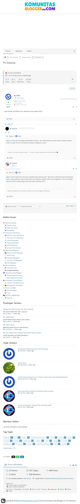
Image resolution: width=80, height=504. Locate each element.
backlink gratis (7, 444)
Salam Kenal (22, 363)
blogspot (30, 444)
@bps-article (10, 140)
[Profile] (7, 107)
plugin (55, 440)
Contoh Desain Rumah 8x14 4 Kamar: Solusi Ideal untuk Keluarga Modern (43, 377)
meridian (22, 393)
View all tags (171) (9, 448)
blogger (24, 437)
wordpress (38, 440)
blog (56, 444)
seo (16, 437)
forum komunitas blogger (43, 444)
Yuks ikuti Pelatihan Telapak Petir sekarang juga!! (34, 405)
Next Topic (70, 206)
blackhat (14, 129)
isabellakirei (9, 329)
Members (19, 51)
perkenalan (6, 437)
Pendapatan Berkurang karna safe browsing (18, 309)
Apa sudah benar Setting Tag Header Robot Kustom (35, 391)
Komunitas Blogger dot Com (28, 501)
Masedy (19, 75)
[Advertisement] (40, 28)
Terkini (29, 51)
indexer (61, 437)
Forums (8, 51)
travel (47, 440)
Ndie (18, 96)
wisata (52, 437)
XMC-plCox (27, 478)
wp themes (64, 440)
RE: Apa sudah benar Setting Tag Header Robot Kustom (22, 333)
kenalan (64, 444)
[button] (3, 501)
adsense (70, 437)
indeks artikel (27, 440)
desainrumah (24, 379)
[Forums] (5, 57)
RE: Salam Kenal (8, 317)
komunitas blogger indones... (39, 437)
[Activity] (9, 107)
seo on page (19, 444)
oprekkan (8, 313)
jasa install (6, 440)
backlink (16, 440)
